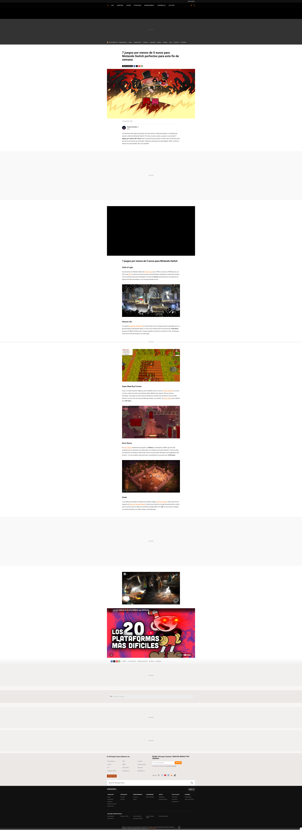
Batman (159, 42)
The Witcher (183, 42)
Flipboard (139, 66)
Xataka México (110, 816)
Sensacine (135, 797)
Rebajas (159, 661)
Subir (190, 789)
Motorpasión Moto (163, 799)
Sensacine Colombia (137, 818)
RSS (171, 775)
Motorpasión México (163, 816)
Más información (152, 828)
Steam (130, 42)
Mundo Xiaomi (110, 806)
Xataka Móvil (110, 799)
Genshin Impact (149, 5)
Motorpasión (162, 797)
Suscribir (178, 762)
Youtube (165, 775)
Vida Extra (122, 799)
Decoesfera (174, 799)
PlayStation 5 (126, 771)
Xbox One (140, 767)
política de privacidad (171, 766)
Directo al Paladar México (150, 817)
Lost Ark (171, 5)
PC (108, 767)
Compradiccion (175, 801)
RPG (112, 5)
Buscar (191, 782)
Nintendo (165, 42)
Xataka (109, 797)
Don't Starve (128, 447)
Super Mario (167, 398)
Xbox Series (126, 767)
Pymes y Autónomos (189, 799)
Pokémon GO (161, 5)
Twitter (194, 5)
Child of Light (149, 272)
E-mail (142, 66)
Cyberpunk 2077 (137, 42)
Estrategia (137, 5)
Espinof (135, 799)
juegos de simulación (136, 326)
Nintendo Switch (122, 42)
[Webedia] (191, 1)
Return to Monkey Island (137, 504)
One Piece (176, 42)
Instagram (168, 775)
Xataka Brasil (110, 818)
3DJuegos (122, 797)
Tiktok (175, 775)
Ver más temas (112, 776)
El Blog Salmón (188, 797)
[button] (133, 127)
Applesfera (109, 801)
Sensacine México (137, 816)
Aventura (120, 5)
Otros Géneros (132, 661)
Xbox (170, 42)
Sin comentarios (128, 66)
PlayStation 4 (141, 771)
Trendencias (175, 797)
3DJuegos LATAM (124, 816)
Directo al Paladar (150, 797)
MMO (124, 764)
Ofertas (152, 661)
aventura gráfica (162, 502)
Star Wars (145, 42)
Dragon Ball (152, 42)
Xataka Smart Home (111, 803)
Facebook (191, 5)
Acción (128, 5)
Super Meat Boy (168, 391)
